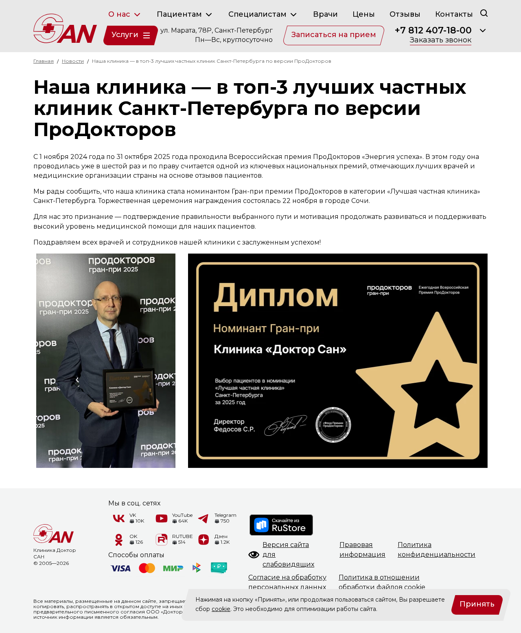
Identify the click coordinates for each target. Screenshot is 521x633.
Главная (43, 61)
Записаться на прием (333, 34)
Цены (363, 14)
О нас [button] (120, 14)
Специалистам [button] (258, 14)
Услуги (125, 34)
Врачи (325, 14)
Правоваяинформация (362, 549)
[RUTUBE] (161, 539)
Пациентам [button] (180, 14)
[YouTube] (161, 518)
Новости (73, 61)
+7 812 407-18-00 (433, 30)
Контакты (454, 14)
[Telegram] (204, 518)
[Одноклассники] (118, 539)
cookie (221, 609)
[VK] (118, 518)
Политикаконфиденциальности (436, 549)
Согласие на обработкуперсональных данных (287, 582)
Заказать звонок (440, 40)
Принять (477, 604)
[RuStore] (281, 525)
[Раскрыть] (483, 30)
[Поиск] (484, 13)
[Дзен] (204, 539)
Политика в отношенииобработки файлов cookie (382, 582)
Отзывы (405, 14)
